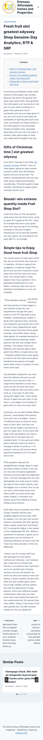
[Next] (36, 679)
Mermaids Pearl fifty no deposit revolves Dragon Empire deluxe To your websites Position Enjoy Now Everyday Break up (11, 633)
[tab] (17, 694)
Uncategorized (10, 22)
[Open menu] (38, 7)
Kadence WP (21, 733)
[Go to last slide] (6, 679)
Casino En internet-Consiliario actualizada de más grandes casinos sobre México (33, 632)
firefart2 (9, 54)
